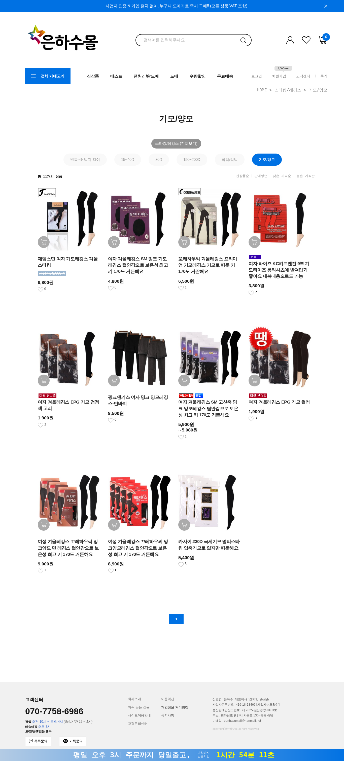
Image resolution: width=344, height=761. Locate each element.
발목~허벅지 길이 (85, 159)
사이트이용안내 (139, 715)
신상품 (93, 76)
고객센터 (303, 76)
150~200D (191, 159)
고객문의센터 (138, 724)
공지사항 (167, 715)
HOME (262, 90)
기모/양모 (318, 90)
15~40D (127, 159)
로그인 (256, 76)
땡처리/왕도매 (146, 76)
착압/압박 (230, 159)
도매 (174, 76)
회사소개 (134, 699)
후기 (323, 76)
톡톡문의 (40, 741)
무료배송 (225, 76)
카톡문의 (76, 741)
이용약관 (167, 699)
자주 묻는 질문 (139, 707)
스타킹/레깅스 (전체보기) (176, 143)
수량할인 (198, 76)
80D (158, 159)
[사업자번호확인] (268, 705)
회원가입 (279, 76)
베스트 (116, 76)
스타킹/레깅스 (287, 90)
